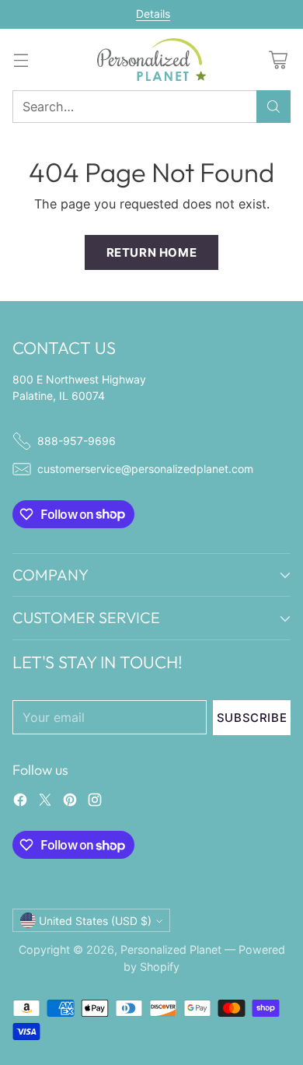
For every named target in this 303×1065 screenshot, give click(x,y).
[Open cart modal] (278, 59)
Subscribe (252, 717)
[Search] (273, 106)
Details (153, 14)
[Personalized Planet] (151, 59)
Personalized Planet (170, 949)
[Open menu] (21, 59)
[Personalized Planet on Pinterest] (70, 802)
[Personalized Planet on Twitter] (45, 802)
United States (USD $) (95, 920)
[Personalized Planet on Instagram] (94, 802)
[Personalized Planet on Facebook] (20, 802)
